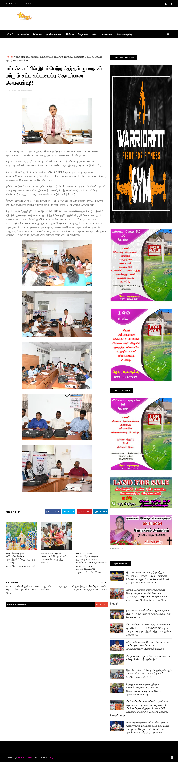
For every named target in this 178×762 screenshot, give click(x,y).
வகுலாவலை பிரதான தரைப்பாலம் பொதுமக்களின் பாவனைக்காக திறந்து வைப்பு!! (55, 557)
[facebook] (166, 3)
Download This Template (26, 42)
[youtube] (171, 3)
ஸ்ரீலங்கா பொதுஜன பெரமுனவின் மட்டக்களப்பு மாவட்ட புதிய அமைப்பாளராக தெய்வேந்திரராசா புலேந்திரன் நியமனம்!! (149, 645)
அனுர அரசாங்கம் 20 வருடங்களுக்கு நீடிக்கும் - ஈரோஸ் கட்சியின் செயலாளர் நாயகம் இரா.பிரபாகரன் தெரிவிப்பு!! (149, 673)
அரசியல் (70, 34)
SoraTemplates (24, 757)
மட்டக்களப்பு (23, 34)
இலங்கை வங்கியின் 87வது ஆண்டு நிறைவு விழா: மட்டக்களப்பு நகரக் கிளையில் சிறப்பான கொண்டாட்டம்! (148, 614)
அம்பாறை (37, 34)
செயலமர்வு (19, 56)
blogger (101, 604)
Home (9, 3)
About (18, 3)
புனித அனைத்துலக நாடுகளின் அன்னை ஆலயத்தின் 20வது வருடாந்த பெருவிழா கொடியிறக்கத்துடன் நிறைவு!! (20, 559)
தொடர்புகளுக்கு (124, 34)
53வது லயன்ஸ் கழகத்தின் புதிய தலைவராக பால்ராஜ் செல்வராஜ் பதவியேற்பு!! (148, 657)
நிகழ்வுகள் (83, 34)
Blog (51, 757)
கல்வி (94, 34)
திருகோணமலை (53, 34)
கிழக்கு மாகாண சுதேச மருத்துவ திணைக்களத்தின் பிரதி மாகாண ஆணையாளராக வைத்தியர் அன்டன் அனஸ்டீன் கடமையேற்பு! (144, 689)
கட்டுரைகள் (107, 34)
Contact (29, 3)
